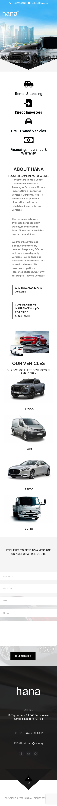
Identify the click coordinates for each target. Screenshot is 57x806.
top (28, 783)
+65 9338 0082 (19, 3)
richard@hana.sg (40, 3)
